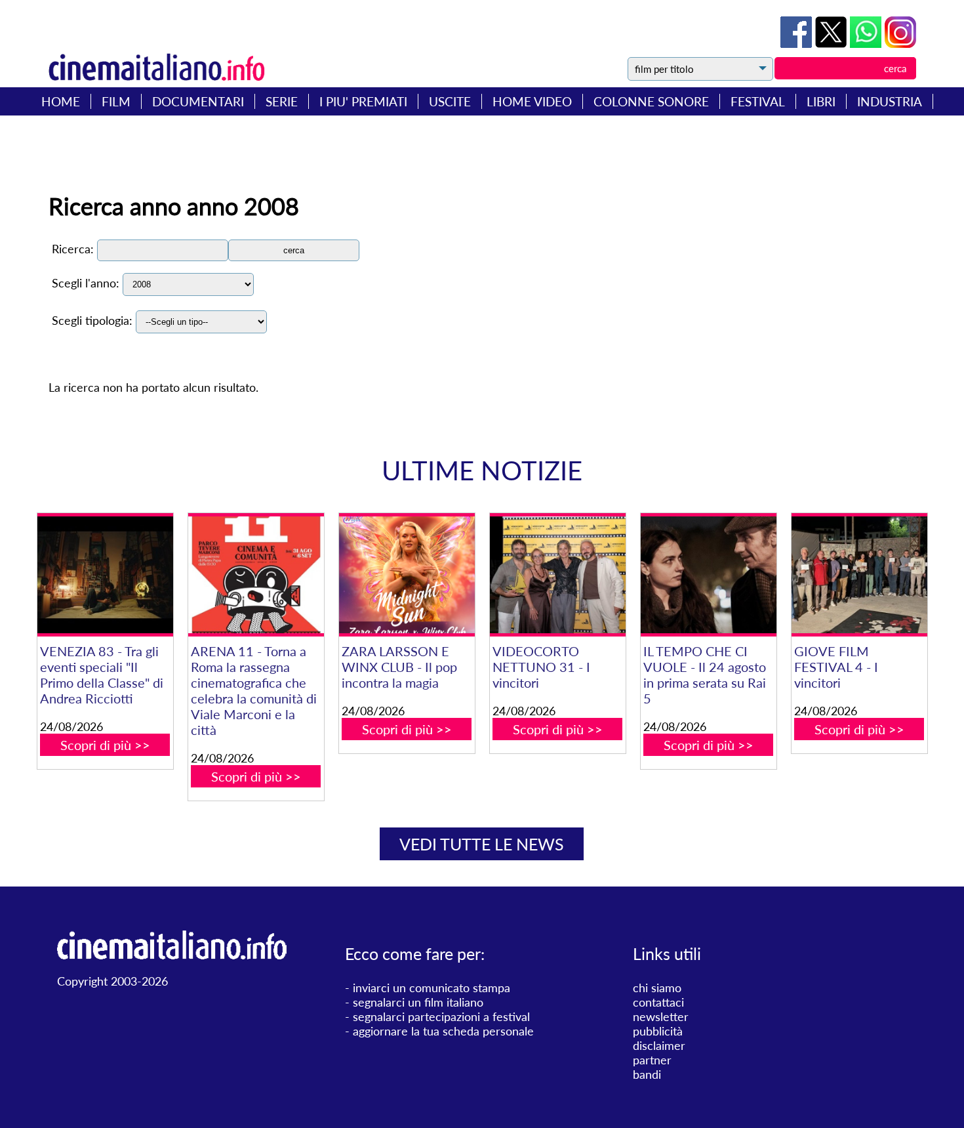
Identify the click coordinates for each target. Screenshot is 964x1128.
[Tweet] (832, 43)
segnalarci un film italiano (418, 1002)
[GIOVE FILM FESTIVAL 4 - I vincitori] (859, 575)
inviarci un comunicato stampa (431, 987)
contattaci (658, 1002)
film (116, 101)
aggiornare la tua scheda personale (443, 1031)
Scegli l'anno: (85, 283)
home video (532, 101)
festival (758, 101)
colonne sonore (651, 101)
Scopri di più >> (105, 745)
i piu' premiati (363, 101)
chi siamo (657, 987)
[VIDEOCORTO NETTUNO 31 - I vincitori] (558, 575)
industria (889, 101)
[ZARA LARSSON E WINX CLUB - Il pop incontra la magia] (407, 575)
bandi (647, 1074)
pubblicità (658, 1031)
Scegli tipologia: (92, 320)
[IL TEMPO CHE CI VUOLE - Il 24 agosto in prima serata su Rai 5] (708, 575)
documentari (198, 101)
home (60, 101)
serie (282, 101)
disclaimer (659, 1045)
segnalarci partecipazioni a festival (441, 1016)
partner (652, 1060)
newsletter (661, 1016)
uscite (450, 101)
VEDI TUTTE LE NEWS (481, 844)
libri (821, 101)
